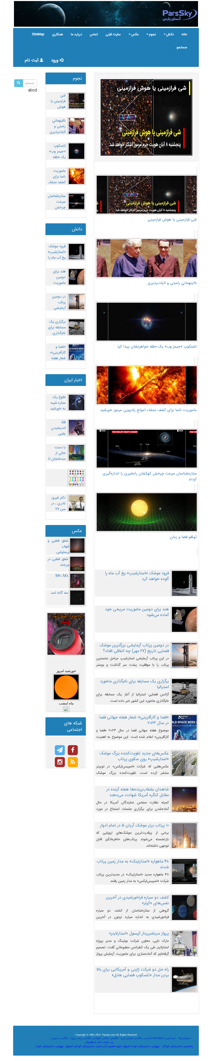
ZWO (119, 1041)
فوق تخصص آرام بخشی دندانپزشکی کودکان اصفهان (93, 1046)
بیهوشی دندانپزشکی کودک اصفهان (141, 1046)
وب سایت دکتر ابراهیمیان (99, 1042)
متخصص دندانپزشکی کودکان (177, 1046)
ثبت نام (32, 60)
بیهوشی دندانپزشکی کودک (49, 1046)
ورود (55, 60)
